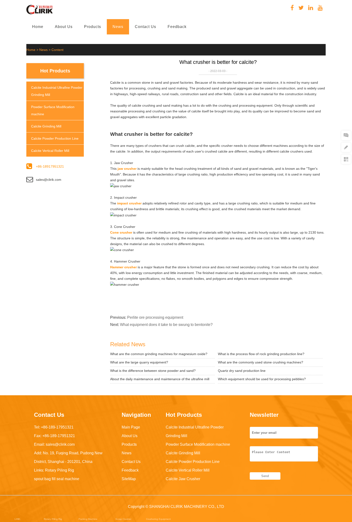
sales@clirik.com (48, 179)
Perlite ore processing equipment (155, 317)
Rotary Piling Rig (59, 470)
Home (37, 27)
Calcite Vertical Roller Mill (50, 151)
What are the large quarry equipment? (139, 362)
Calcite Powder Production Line (55, 138)
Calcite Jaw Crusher (183, 479)
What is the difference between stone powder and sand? (153, 371)
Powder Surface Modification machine (52, 110)
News (118, 27)
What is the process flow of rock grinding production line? (261, 354)
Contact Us (145, 27)
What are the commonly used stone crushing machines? (260, 362)
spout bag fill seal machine (56, 479)
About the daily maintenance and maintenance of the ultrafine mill (159, 379)
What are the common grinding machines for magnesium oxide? (158, 354)
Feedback (177, 27)
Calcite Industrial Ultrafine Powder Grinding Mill (56, 91)
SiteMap (129, 479)
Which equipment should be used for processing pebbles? (262, 379)
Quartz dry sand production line (242, 371)
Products (92, 27)
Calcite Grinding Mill (46, 126)
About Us (64, 27)
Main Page (131, 427)
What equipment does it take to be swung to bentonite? (166, 325)
